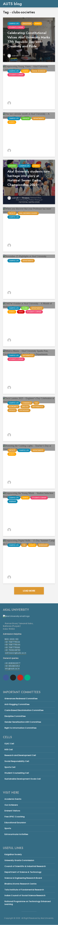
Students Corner (16, 27)
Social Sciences (38, 71)
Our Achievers (11, 805)
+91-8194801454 (12, 666)
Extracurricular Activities (16, 834)
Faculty (12, 213)
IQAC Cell (9, 743)
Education (27, 24)
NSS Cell (8, 749)
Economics (13, 407)
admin (15, 55)
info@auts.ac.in (12, 668)
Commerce (27, 403)
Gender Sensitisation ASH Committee (22, 722)
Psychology (24, 410)
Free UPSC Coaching (14, 816)
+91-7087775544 (12, 644)
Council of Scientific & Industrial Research (25, 866)
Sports (7, 828)
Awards (26, 118)
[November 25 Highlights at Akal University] (24, 256)
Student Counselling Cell (16, 773)
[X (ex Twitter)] (13, 678)
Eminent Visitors (12, 810)
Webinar (12, 501)
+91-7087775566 (12, 647)
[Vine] (27, 678)
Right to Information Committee (20, 727)
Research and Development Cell (20, 755)
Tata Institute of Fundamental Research (24, 889)
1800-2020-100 (11, 639)
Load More (29, 590)
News (21, 312)
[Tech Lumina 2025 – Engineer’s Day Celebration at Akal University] (29, 400)
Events (37, 24)
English (25, 407)
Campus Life (14, 24)
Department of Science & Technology (22, 872)
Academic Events (12, 799)
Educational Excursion (15, 822)
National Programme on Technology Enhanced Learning (27, 903)
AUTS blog (12, 4)
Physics (12, 410)
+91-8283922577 (12, 663)
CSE (36, 403)
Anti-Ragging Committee (16, 704)
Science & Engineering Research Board (23, 878)
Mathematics (28, 355)
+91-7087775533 (12, 642)
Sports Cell (9, 767)
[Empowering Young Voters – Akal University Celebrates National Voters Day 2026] (29, 68)
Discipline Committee (15, 716)
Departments (38, 118)
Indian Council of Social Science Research (24, 895)
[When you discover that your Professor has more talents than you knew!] (29, 210)
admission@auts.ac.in (15, 652)
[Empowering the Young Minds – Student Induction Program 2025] (29, 494)
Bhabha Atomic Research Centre (20, 883)
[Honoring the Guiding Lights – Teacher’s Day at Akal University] (29, 447)
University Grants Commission (19, 860)
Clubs (25, 308)
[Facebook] (6, 678)
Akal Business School (28, 213)
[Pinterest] (20, 678)
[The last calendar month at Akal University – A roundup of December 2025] (29, 115)
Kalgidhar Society (13, 854)
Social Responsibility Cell (16, 761)
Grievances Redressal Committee (20, 698)
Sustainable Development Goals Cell (22, 778)
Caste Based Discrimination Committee (23, 710)
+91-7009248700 (12, 650)
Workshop (43, 545)
